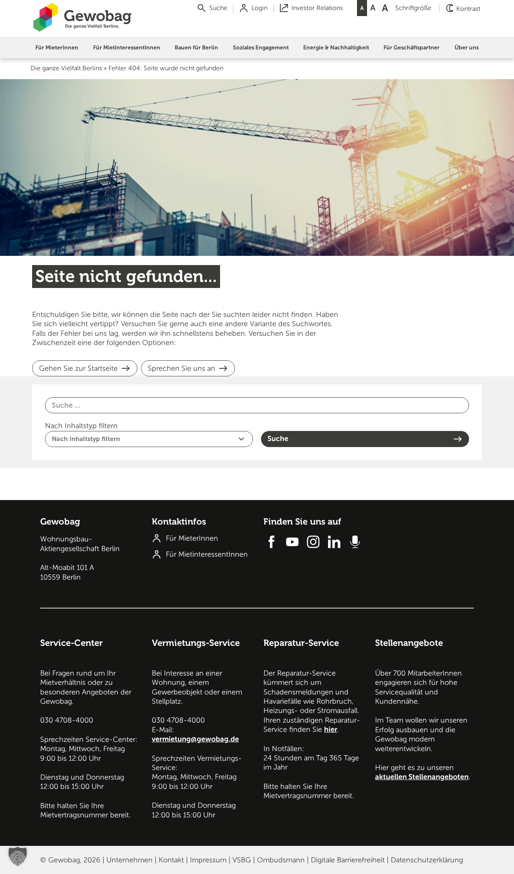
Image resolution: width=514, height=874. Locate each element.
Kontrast (468, 8)
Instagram (313, 542)
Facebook (271, 542)
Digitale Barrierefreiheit (348, 860)
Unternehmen (129, 860)
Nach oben (501, 519)
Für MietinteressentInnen (207, 554)
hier (330, 729)
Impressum (208, 860)
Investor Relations (317, 8)
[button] (57, 47)
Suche (218, 8)
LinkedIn (334, 542)
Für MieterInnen (192, 538)
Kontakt (171, 860)
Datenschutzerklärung (427, 860)
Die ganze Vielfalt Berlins (66, 68)
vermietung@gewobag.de (195, 739)
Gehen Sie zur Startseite (78, 368)
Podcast (355, 542)
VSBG (242, 860)
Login (259, 8)
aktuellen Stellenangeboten (422, 777)
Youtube (292, 542)
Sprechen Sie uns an (181, 368)
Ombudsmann (281, 860)
